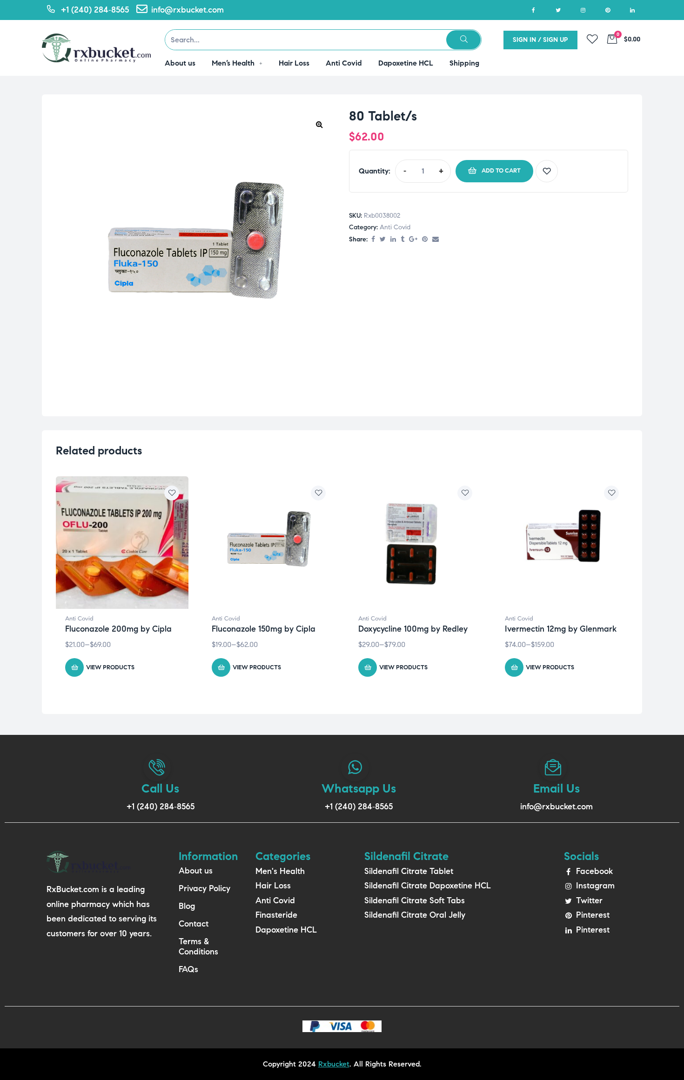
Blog (187, 906)
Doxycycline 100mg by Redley (413, 629)
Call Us (160, 788)
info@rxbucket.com (556, 806)
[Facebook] (533, 10)
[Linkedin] (632, 10)
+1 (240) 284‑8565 (160, 806)
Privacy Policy (204, 888)
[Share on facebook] (373, 240)
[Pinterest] (607, 10)
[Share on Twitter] (382, 240)
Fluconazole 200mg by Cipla (118, 629)
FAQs (188, 969)
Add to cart (501, 170)
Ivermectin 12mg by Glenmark (561, 629)
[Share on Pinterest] (425, 240)
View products (110, 667)
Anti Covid (395, 227)
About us (196, 871)
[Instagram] (583, 10)
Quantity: (374, 171)
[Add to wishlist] (547, 171)
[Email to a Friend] (435, 240)
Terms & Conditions (198, 946)
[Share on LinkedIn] (393, 240)
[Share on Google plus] (413, 240)
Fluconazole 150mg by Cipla (263, 629)
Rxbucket (333, 1064)
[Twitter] (558, 10)
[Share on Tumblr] (402, 240)
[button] (319, 124)
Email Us (556, 788)
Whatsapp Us (359, 788)
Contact (193, 924)
